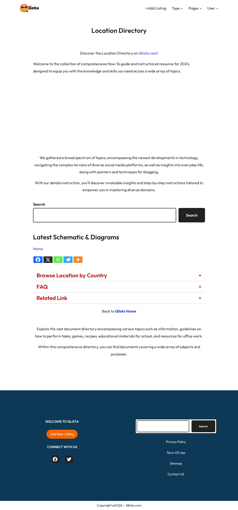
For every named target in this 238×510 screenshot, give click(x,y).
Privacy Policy (176, 442)
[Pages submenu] (201, 8)
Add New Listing (62, 434)
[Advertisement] (119, 110)
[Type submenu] (182, 8)
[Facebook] (38, 259)
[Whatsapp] (58, 259)
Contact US (176, 474)
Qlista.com (148, 53)
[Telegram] (68, 259)
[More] (78, 259)
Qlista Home (125, 311)
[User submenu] (217, 8)
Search (39, 204)
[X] (48, 259)
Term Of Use (176, 453)
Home (38, 248)
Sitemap (176, 463)
